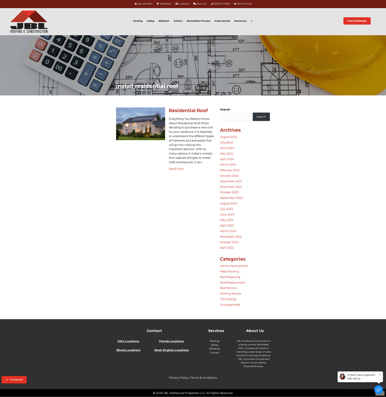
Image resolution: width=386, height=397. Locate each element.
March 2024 (228, 164)
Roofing (137, 21)
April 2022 (227, 247)
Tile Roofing (228, 299)
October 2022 (229, 242)
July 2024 (226, 142)
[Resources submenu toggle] (252, 21)
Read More (176, 169)
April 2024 (227, 159)
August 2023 (228, 203)
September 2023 (231, 198)
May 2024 (226, 153)
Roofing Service (230, 293)
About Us (201, 4)
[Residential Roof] (140, 123)
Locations (183, 4)
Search (225, 109)
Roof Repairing (230, 277)
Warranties (165, 4)
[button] (14, 379)
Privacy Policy (178, 377)
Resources (240, 21)
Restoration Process (198, 21)
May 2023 (226, 220)
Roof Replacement (232, 282)
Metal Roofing (229, 271)
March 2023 (228, 231)
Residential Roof (188, 110)
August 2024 (228, 137)
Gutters (178, 21)
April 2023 (227, 225)
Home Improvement (234, 266)
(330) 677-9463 (221, 4)
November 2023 (231, 187)
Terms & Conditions (203, 377)
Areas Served (222, 21)
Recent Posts (244, 4)
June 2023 (227, 214)
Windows (163, 21)
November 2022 (231, 236)
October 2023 (229, 192)
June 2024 (227, 148)
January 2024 (229, 175)
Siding (150, 21)
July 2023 (226, 209)
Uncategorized (230, 304)
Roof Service (228, 288)
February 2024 (230, 170)
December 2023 (231, 181)
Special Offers (144, 4)
